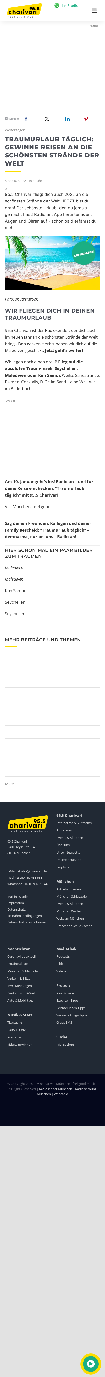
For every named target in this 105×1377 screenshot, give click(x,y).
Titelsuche (14, 1022)
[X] (46, 118)
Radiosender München (55, 1089)
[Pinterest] (86, 118)
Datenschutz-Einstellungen (26, 922)
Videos (61, 971)
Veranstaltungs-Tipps (71, 1015)
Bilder (60, 964)
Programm (64, 830)
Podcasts (63, 956)
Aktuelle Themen (68, 889)
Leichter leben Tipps (70, 1008)
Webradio (61, 1094)
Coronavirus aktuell (21, 956)
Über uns (63, 845)
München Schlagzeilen (72, 896)
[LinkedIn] (66, 118)
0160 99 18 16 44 (35, 884)
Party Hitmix (16, 1030)
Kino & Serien (66, 993)
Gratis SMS (64, 1022)
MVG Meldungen (19, 986)
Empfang (62, 867)
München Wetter (68, 911)
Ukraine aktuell (18, 964)
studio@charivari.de (32, 871)
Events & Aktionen (69, 837)
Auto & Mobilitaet (20, 1000)
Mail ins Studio (18, 896)
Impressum (15, 903)
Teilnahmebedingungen (24, 916)
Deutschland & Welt (21, 993)
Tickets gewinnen (19, 1044)
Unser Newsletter (69, 852)
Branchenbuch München (74, 926)
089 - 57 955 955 (31, 877)
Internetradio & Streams (74, 823)
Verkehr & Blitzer (19, 978)
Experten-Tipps (67, 1000)
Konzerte (14, 1037)
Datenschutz (16, 909)
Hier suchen (65, 1044)
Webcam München (70, 918)
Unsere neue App (68, 859)
